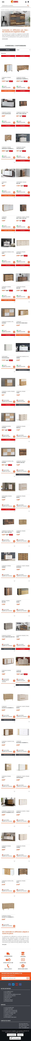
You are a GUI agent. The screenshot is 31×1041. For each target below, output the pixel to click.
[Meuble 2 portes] (8, 591)
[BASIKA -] (14, 2)
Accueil (2, 9)
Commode (4, 182)
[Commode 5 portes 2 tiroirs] (8, 452)
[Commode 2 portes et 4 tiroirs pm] (23, 347)
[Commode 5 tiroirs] (8, 138)
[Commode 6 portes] (8, 417)
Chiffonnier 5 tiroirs (21, 182)
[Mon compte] (25, 2)
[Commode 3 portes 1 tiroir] (23, 802)
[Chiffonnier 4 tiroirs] (8, 486)
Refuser (20, 1035)
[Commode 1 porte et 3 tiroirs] (8, 732)
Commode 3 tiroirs (6, 112)
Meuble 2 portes (6, 600)
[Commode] (8, 173)
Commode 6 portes (6, 426)
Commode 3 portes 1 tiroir (22, 811)
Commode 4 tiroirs (6, 77)
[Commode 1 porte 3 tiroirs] (23, 556)
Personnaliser (11, 1035)
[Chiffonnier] (8, 347)
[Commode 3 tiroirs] (8, 103)
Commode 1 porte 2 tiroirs (22, 217)
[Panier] (28, 1)
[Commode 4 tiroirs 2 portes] (8, 242)
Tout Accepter (16, 1038)
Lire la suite (5, 39)
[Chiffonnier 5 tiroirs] (23, 173)
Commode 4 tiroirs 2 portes (8, 252)
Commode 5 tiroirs (6, 147)
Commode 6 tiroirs (20, 77)
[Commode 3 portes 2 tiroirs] (23, 103)
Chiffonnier (4, 356)
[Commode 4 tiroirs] (8, 68)
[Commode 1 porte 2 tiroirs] (23, 207)
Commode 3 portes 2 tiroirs (23, 112)
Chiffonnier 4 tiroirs (7, 496)
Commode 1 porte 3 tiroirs (22, 565)
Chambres (7, 9)
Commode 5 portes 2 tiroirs (8, 461)
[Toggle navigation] (3, 2)
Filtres (8, 50)
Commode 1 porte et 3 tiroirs (9, 741)
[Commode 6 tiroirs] (23, 68)
